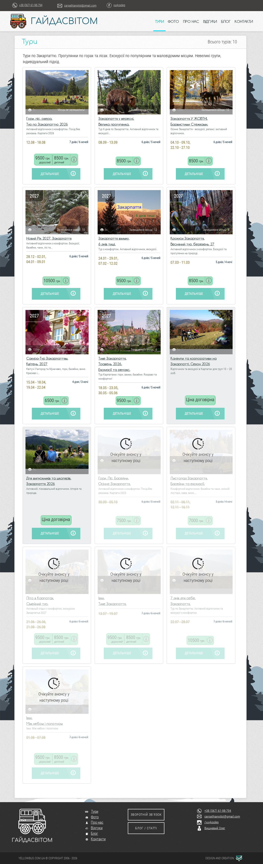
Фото (95, 817)
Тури (94, 811)
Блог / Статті (146, 828)
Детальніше (50, 174)
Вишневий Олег (214, 828)
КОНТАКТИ (244, 21)
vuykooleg (119, 5)
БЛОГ (226, 21)
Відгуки (97, 828)
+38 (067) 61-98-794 (30, 5)
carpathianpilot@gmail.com (80, 5)
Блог (94, 833)
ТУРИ (159, 21)
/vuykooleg (211, 822)
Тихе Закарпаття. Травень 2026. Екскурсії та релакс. (114, 364)
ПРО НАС (191, 21)
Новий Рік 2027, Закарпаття (49, 238)
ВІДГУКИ (210, 21)
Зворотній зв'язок (146, 815)
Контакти (98, 839)
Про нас (97, 822)
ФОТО (173, 21)
